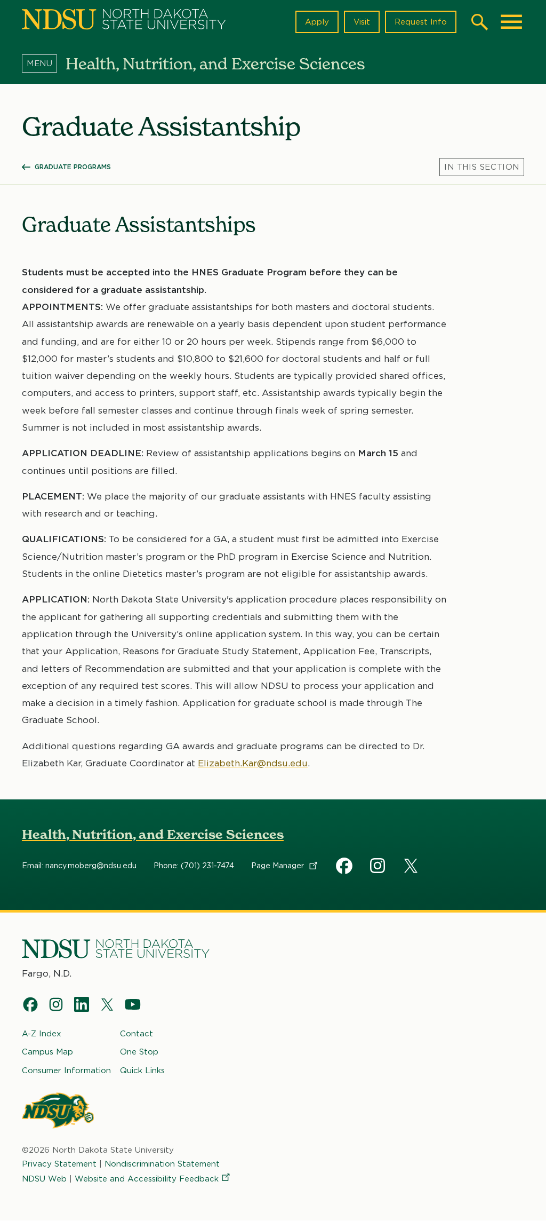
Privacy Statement (59, 1164)
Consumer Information (66, 1070)
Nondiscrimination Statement (162, 1164)
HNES (344, 865)
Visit (362, 22)
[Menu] (44, 63)
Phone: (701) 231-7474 (194, 865)
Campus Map (47, 1052)
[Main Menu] (511, 22)
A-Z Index (41, 1033)
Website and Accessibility (147, 1179)
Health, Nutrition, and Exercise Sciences (153, 834)
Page (278, 865)
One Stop (139, 1052)
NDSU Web (44, 1179)
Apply (317, 22)
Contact (136, 1033)
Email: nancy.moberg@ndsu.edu (79, 865)
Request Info (421, 22)
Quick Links (142, 1070)
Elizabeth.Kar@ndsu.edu (253, 763)
